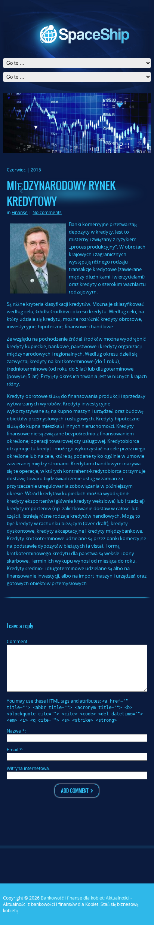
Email (14, 749)
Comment (17, 641)
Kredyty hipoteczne (117, 418)
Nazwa (16, 731)
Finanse (20, 212)
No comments (47, 212)
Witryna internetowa (28, 768)
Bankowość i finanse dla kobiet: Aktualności (85, 898)
